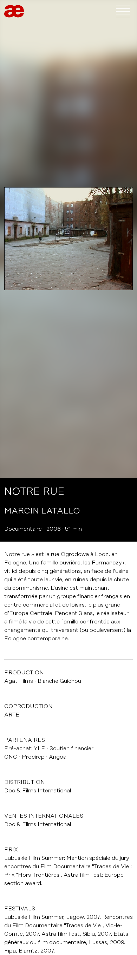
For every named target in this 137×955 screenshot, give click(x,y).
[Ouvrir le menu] (123, 11)
